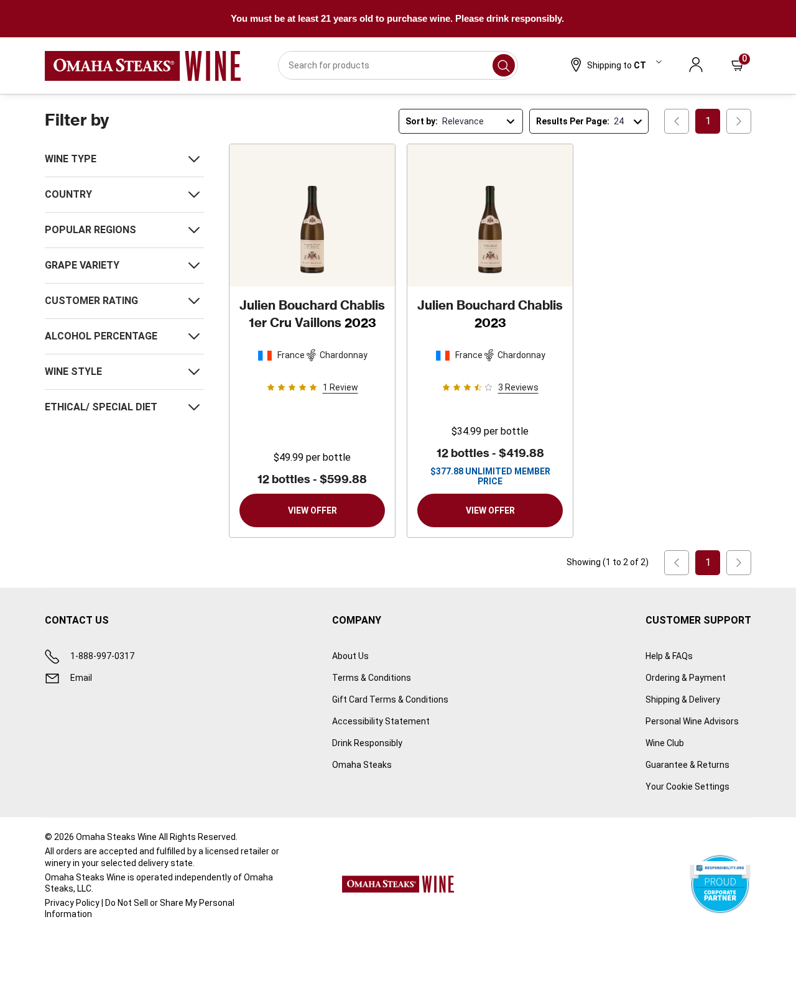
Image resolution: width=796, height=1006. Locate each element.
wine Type (70, 159)
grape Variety (82, 265)
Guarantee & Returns (687, 765)
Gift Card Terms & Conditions (390, 699)
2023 (312, 313)
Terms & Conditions (371, 678)
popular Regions (90, 230)
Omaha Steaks (362, 765)
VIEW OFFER (312, 510)
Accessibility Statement (381, 721)
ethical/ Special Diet (101, 407)
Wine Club (665, 743)
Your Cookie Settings (687, 786)
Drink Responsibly (367, 743)
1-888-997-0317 (102, 656)
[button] (615, 66)
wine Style (73, 371)
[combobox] (398, 65)
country (68, 194)
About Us (350, 656)
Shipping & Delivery (683, 699)
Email (81, 678)
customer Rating (91, 301)
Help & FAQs (669, 656)
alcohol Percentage (101, 336)
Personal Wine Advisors (692, 721)
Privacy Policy (72, 903)
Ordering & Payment (686, 678)
